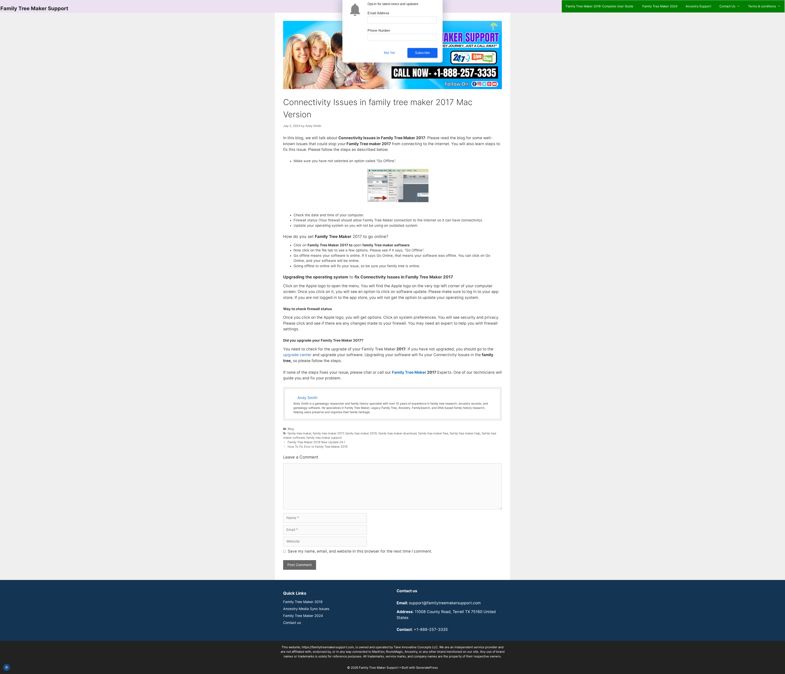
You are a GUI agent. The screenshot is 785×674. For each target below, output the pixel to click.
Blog (291, 429)
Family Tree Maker (409, 372)
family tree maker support (324, 437)
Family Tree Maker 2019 (303, 602)
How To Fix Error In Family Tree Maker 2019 (318, 446)
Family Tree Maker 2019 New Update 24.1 (316, 442)
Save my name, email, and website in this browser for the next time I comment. (360, 551)
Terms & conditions (762, 6)
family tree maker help (465, 433)
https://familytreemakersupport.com (328, 647)
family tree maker (299, 433)
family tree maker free (433, 433)
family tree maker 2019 (361, 433)
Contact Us (727, 6)
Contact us (292, 623)
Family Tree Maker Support (34, 8)
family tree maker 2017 (328, 433)
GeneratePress (427, 668)
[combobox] (375, 39)
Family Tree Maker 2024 (659, 6)
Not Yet (389, 55)
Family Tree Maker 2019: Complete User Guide (600, 6)
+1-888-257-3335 (431, 629)
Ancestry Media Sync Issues (306, 609)
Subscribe (422, 55)
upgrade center (297, 354)
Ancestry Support (698, 6)
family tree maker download (397, 433)
